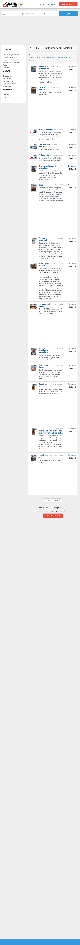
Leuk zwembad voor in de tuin (44, 145)
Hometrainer (43, 455)
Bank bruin (43, 384)
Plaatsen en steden (63, 58)
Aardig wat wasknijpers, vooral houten (44, 350)
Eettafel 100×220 (42, 88)
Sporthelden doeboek (43, 366)
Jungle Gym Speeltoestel (44, 67)
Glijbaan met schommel (44, 239)
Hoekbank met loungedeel (44, 305)
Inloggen (42, 4)
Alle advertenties (8, 81)
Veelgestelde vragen (10, 100)
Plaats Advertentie (68, 4)
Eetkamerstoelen (45, 155)
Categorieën (7, 50)
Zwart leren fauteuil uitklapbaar (46, 167)
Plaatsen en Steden (9, 84)
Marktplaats (7, 79)
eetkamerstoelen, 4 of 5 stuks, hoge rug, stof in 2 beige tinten (51, 432)
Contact (6, 95)
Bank (41, 185)
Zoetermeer (72, 66)
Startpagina (7, 76)
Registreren (51, 4)
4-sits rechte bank (46, 130)
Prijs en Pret (7, 86)
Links (5, 97)
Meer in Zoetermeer (36, 58)
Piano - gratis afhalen (44, 264)
